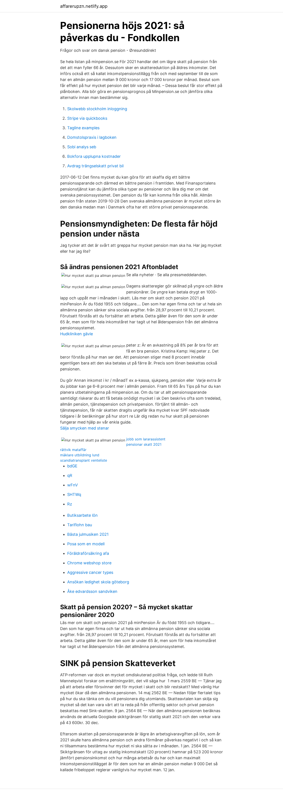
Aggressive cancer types (90, 572)
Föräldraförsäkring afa (88, 553)
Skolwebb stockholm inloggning (97, 108)
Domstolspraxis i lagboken (92, 137)
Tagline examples (83, 127)
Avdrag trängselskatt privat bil (95, 166)
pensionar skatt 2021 (143, 444)
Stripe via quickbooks (87, 118)
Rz (69, 504)
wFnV (72, 485)
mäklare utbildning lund (79, 455)
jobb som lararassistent (145, 439)
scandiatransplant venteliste (83, 460)
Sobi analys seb (81, 147)
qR (69, 475)
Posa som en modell (86, 544)
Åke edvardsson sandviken (92, 591)
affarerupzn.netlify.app (83, 6)
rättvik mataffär (73, 449)
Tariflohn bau (79, 524)
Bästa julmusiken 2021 (88, 534)
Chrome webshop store (89, 563)
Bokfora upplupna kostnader (94, 156)
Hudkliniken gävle (76, 334)
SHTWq (74, 494)
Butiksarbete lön (82, 515)
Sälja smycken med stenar (84, 428)
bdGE (72, 466)
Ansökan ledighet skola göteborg (98, 582)
